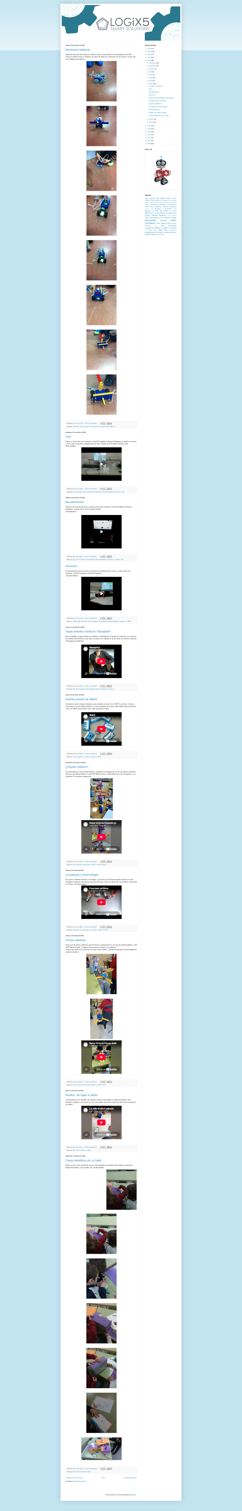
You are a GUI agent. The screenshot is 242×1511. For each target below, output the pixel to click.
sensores (173, 232)
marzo (151, 83)
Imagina (147, 209)
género (174, 223)
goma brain (105, 426)
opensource (172, 230)
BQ (74, 492)
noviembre (153, 66)
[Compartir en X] (106, 423)
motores (150, 230)
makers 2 (94, 757)
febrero (151, 119)
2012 (149, 135)
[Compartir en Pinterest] (111, 423)
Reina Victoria (102, 864)
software (148, 234)
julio (150, 72)
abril (150, 80)
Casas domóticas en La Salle (83, 1160)
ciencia (167, 218)
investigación (149, 228)
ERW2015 (148, 204)
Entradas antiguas (130, 1478)
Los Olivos (86, 757)
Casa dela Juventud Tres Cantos (165, 202)
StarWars (173, 215)
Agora (147, 198)
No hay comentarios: (91, 423)
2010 (149, 140)
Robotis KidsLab (159, 215)
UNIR (162, 217)
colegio (173, 218)
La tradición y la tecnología (82, 874)
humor (156, 225)
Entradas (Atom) (80, 1481)
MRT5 (152, 213)
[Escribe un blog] (103, 423)
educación (76, 426)
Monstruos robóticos (78, 49)
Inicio (103, 1478)
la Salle (88, 1150)
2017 (149, 57)
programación (150, 232)
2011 (149, 138)
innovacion (172, 226)
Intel (152, 209)
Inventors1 (168, 209)
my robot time (160, 230)
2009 (149, 143)
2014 (149, 129)
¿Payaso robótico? (77, 766)
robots (166, 232)
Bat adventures (75, 502)
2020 (149, 49)
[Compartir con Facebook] (108, 423)
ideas (163, 226)
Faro (68, 436)
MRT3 (129, 621)
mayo (151, 78)
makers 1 (112, 426)
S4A (123, 492)
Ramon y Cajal (166, 213)
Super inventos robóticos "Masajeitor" (88, 631)
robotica (117, 559)
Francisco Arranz (95, 426)
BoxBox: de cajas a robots (81, 1095)
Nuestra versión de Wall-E (81, 699)
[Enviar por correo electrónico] (101, 423)
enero (151, 122)
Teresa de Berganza (152, 218)
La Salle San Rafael (160, 211)
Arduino (75, 621)
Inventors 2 (117, 492)
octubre (152, 69)
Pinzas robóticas (76, 940)
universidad (160, 234)
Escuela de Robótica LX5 (160, 204)
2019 (149, 51)
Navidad (157, 213)
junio (151, 75)
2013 (149, 132)
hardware (148, 225)
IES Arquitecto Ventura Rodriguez (103, 492)
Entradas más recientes (74, 1478)
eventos (163, 220)
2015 (149, 126)
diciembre (152, 63)
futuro (159, 223)
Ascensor (71, 566)
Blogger (133, 1495)
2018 (149, 54)
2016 (149, 60)
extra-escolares (85, 426)
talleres (153, 234)
